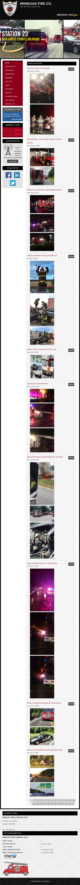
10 (67, 800)
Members (8, 78)
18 (48, 804)
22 (62, 804)
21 (59, 804)
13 (30, 804)
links (7, 85)
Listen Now (12, 161)
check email (10, 130)
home (7, 63)
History (8, 93)
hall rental (10, 100)
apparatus (9, 70)
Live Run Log (10, 66)
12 (74, 800)
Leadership (9, 74)
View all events (17, 119)
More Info (71, 69)
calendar (9, 89)
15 (37, 804)
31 (69, 804)
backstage (9, 134)
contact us (10, 104)
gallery (8, 81)
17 (44, 804)
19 (51, 804)
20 (55, 804)
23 (66, 804)
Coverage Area (11, 96)
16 (41, 804)
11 (70, 800)
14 (34, 804)
